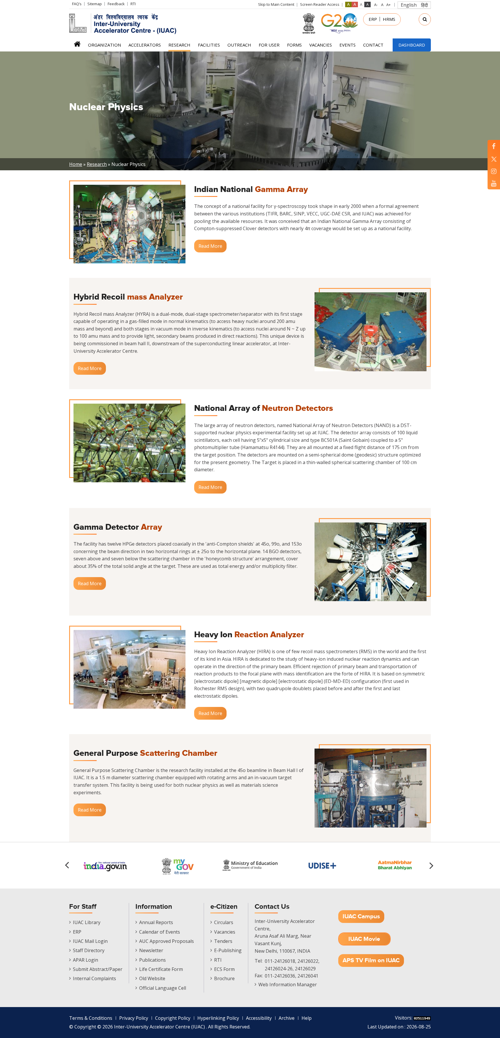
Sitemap (94, 3)
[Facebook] (494, 146)
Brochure (224, 978)
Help (307, 1018)
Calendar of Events (159, 932)
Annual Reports (156, 922)
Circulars (223, 922)
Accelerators (144, 45)
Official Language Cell (162, 988)
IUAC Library (86, 922)
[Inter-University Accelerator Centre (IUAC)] (124, 23)
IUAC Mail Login (90, 941)
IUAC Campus (361, 916)
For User (269, 45)
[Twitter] (494, 158)
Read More (210, 246)
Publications (152, 960)
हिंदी (424, 5)
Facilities (209, 45)
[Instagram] (494, 171)
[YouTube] (494, 183)
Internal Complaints (94, 978)
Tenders (223, 941)
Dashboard (411, 45)
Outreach (239, 45)
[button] (432, 865)
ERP (373, 19)
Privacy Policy (133, 1018)
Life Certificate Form (161, 969)
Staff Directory (88, 950)
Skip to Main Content (276, 4)
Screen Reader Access (319, 4)
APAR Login (85, 960)
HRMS (389, 19)
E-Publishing (228, 950)
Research (179, 45)
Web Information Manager (287, 984)
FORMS (294, 45)
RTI (133, 3)
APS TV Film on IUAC (371, 960)
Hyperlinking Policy (218, 1018)
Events (347, 45)
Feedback (116, 3)
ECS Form (224, 969)
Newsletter (151, 950)
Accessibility (259, 1018)
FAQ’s (77, 3)
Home (77, 45)
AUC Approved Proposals (166, 941)
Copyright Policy (172, 1018)
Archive (287, 1018)
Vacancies (320, 45)
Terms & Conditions (90, 1018)
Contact (373, 45)
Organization (104, 45)
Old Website (152, 978)
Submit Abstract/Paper (97, 969)
